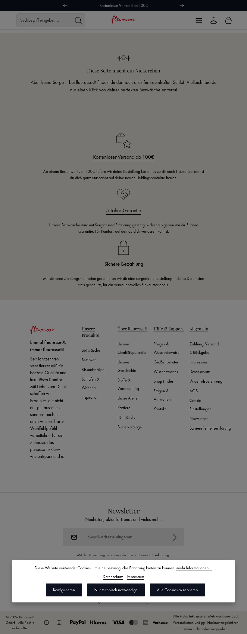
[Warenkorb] (228, 20)
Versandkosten (183, 622)
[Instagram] (59, 623)
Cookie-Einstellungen (200, 405)
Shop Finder (163, 381)
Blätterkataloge (129, 427)
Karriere (123, 407)
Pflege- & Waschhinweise (167, 348)
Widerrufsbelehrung (205, 381)
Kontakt (160, 409)
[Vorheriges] (65, 5)
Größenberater (166, 362)
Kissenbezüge (93, 369)
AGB (193, 391)
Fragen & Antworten (162, 395)
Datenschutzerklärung (153, 555)
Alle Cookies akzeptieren (177, 590)
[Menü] (198, 20)
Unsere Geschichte (126, 366)
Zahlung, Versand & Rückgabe (204, 348)
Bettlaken (89, 360)
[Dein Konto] (213, 20)
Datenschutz (199, 371)
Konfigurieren (64, 590)
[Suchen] (78, 20)
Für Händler (127, 417)
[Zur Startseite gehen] (123, 19)
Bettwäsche (91, 350)
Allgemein (198, 329)
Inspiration (90, 397)
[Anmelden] (174, 537)
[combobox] (44, 20)
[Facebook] (46, 623)
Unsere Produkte (90, 332)
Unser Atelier (128, 398)
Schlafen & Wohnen (90, 383)
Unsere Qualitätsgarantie (131, 348)
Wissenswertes (166, 371)
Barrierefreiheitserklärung (210, 428)
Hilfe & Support (169, 329)
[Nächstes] (182, 5)
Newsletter (198, 418)
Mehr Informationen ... (194, 568)
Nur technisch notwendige (116, 590)
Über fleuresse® (132, 329)
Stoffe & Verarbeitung (128, 384)
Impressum (198, 362)
